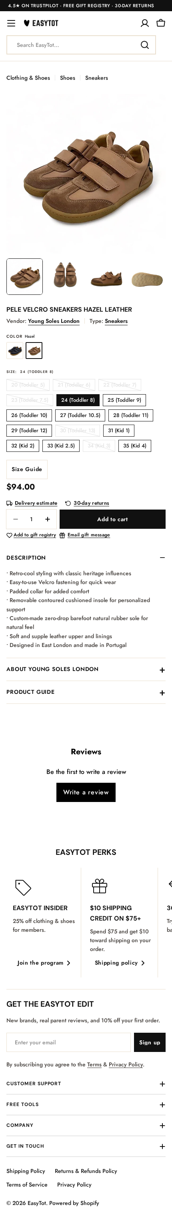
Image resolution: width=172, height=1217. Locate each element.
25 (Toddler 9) (124, 400)
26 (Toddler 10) (29, 415)
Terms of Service (27, 1185)
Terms (94, 1064)
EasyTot (37, 1203)
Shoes (67, 78)
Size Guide (27, 469)
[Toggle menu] (11, 23)
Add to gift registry (35, 535)
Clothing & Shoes (28, 78)
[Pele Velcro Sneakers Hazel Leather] (34, 350)
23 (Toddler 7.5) (32, 401)
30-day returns (91, 503)
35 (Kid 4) (134, 445)
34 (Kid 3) (101, 447)
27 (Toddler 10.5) (80, 415)
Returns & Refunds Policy (86, 1171)
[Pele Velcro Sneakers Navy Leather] (14, 350)
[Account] (145, 23)
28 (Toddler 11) (130, 415)
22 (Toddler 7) (122, 386)
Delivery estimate (36, 503)
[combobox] (81, 44)
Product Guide (30, 692)
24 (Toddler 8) (78, 400)
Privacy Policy (126, 1064)
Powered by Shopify (74, 1203)
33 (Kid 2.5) (61, 445)
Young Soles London (54, 321)
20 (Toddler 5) (30, 386)
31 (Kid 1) (119, 430)
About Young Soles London (52, 669)
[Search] (145, 45)
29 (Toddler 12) (29, 430)
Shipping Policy (25, 1171)
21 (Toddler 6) (76, 386)
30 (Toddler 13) (80, 432)
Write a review (86, 792)
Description (26, 558)
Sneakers (96, 78)
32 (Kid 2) (22, 445)
